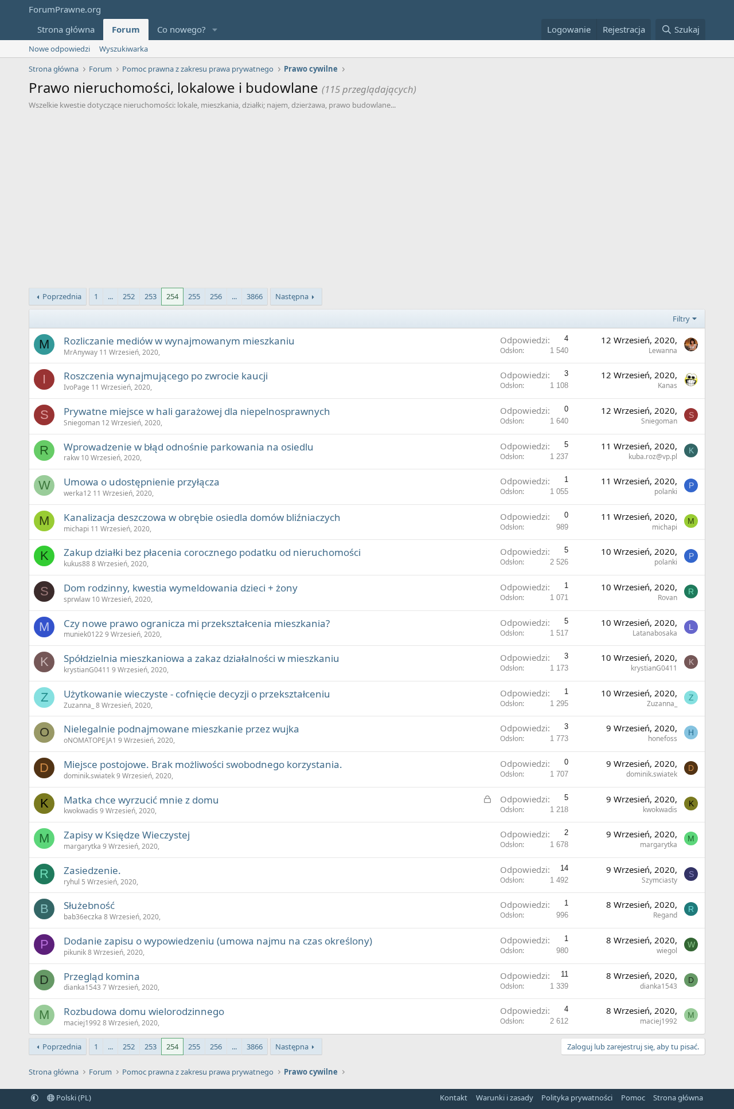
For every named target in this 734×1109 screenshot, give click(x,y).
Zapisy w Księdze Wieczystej (127, 834)
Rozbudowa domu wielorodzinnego (144, 1011)
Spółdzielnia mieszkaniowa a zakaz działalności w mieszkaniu (201, 658)
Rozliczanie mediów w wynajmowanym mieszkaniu (179, 340)
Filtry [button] (681, 319)
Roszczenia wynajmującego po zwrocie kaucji (166, 375)
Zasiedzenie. (92, 870)
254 (172, 296)
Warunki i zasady (504, 1097)
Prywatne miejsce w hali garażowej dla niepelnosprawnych (197, 411)
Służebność (89, 905)
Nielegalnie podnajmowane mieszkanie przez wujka (181, 728)
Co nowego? (181, 29)
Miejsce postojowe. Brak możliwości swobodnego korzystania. (203, 764)
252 (129, 296)
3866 (255, 296)
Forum (126, 29)
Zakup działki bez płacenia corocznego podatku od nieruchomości (212, 552)
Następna (292, 296)
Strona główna (66, 29)
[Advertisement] (367, 196)
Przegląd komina (102, 976)
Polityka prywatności (576, 1097)
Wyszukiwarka (123, 49)
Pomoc (633, 1097)
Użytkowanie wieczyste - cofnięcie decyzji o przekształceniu (197, 693)
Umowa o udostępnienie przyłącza (142, 481)
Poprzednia (61, 296)
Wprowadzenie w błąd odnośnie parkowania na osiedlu (189, 446)
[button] (215, 29)
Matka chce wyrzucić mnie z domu (141, 799)
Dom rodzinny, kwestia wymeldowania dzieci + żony (181, 587)
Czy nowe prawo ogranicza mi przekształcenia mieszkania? (197, 623)
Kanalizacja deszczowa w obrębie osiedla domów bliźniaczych (202, 517)
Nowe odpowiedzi (59, 49)
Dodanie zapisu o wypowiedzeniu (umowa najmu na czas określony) (218, 940)
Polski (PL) (72, 1097)
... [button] (110, 296)
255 (194, 296)
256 (216, 296)
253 (151, 296)
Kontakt (453, 1097)
